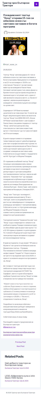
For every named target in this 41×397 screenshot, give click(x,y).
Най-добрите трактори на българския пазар (18, 364)
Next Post (20, 346)
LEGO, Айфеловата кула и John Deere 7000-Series (20, 377)
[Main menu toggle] (36, 4)
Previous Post (20, 342)
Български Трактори (12, 368)
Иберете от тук (9, 327)
